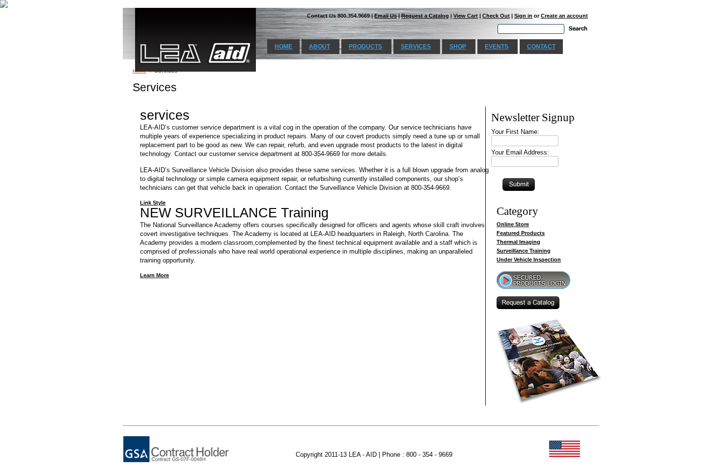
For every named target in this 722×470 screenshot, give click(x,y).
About (319, 46)
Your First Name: (515, 131)
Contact (541, 46)
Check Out (496, 16)
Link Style (153, 203)
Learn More (154, 275)
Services (416, 46)
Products (365, 46)
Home (283, 46)
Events (496, 46)
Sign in (523, 16)
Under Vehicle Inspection (529, 259)
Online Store (513, 224)
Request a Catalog (425, 16)
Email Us (385, 16)
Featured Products (521, 233)
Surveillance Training (524, 251)
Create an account (564, 16)
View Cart (465, 16)
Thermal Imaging (518, 242)
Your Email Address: (520, 152)
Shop (457, 46)
